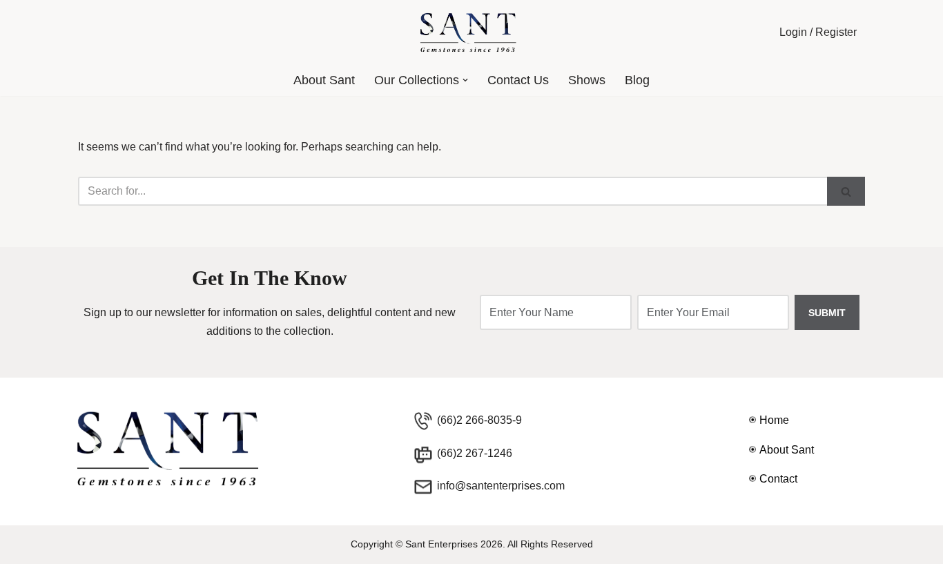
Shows (586, 80)
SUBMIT (827, 312)
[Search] (846, 191)
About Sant (324, 80)
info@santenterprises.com (501, 486)
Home (774, 420)
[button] (465, 80)
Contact (778, 479)
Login (793, 32)
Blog (637, 80)
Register (836, 32)
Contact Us (518, 80)
